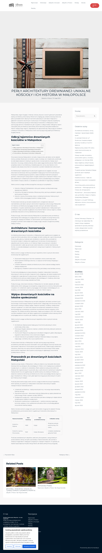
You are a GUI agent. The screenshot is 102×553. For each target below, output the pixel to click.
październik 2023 (80, 365)
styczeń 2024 (79, 357)
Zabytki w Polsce (67, 2)
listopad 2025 (79, 298)
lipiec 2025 (78, 309)
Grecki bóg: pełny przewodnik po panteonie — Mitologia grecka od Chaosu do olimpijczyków (85, 187)
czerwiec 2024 (79, 343)
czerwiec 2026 (79, 279)
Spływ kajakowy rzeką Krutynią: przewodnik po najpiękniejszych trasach (84, 165)
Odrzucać (18, 546)
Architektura (15, 170)
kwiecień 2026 (79, 284)
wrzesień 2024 (79, 335)
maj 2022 (77, 394)
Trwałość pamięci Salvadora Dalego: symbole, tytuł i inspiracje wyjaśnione (85, 172)
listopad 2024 (79, 330)
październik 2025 (80, 301)
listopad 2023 (79, 362)
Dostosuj (9, 546)
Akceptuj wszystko (29, 546)
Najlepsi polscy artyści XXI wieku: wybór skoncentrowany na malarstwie (84, 150)
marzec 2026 (79, 287)
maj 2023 (77, 378)
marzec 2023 (79, 381)
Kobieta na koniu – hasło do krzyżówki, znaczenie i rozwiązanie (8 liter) (85, 180)
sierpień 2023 (79, 370)
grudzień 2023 (79, 360)
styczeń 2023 (79, 384)
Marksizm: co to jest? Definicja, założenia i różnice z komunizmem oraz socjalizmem (85, 202)
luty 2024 (77, 354)
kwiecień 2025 (79, 317)
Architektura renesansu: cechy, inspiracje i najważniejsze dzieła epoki (84, 133)
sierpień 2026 (79, 274)
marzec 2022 (79, 400)
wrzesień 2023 (79, 368)
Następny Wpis (64, 454)
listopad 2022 (79, 389)
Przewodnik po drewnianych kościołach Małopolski (27, 153)
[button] (94, 5)
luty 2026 (77, 290)
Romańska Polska (45, 486)
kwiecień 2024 (79, 349)
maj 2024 (77, 346)
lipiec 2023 (78, 373)
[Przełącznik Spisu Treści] (41, 145)
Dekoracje (43, 2)
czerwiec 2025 (79, 311)
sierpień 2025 (79, 306)
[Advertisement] (51, 26)
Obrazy (77, 2)
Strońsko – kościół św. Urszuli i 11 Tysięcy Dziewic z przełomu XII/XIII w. (20, 489)
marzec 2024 (79, 352)
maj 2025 (77, 314)
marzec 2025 (79, 319)
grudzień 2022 (79, 386)
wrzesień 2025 (79, 303)
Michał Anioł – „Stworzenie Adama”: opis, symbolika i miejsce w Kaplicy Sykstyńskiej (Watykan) (85, 195)
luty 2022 (77, 402)
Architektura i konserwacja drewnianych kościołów (27, 149)
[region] (20, 538)
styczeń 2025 (79, 325)
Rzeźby (33, 8)
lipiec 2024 (78, 341)
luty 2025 (77, 322)
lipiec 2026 (78, 276)
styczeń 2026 (79, 293)
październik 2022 (80, 392)
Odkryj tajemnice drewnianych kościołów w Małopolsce (28, 147)
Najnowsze (34, 2)
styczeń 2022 (79, 405)
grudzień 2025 (79, 295)
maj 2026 (77, 282)
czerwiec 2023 (79, 376)
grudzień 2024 (79, 327)
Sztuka (83, 2)
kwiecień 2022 (79, 397)
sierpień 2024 (79, 338)
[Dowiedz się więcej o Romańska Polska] (52, 475)
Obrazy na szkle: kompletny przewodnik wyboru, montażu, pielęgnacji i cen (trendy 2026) (84, 158)
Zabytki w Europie (54, 2)
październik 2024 (80, 333)
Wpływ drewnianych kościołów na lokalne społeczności (28, 151)
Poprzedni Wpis (8, 454)
